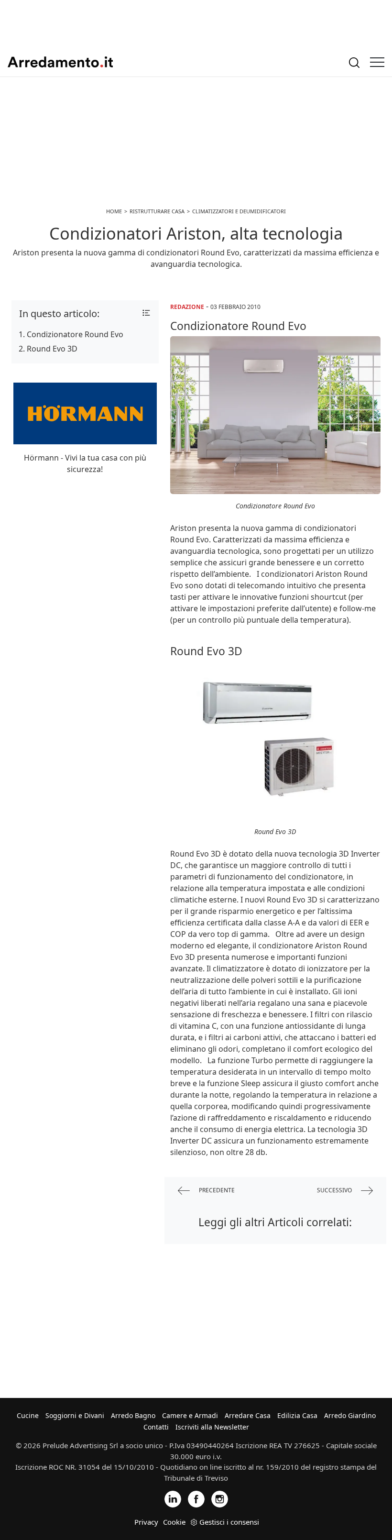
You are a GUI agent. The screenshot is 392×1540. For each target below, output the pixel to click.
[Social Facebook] (196, 1498)
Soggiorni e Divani (74, 1415)
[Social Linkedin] (172, 1498)
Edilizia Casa (297, 1415)
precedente (216, 1190)
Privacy (146, 1522)
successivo (335, 1190)
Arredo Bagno (133, 1415)
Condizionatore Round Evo (75, 334)
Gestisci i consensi (229, 1522)
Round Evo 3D (52, 348)
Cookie (174, 1522)
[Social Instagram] (219, 1498)
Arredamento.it (60, 62)
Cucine (28, 1415)
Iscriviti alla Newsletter (212, 1426)
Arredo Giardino (350, 1415)
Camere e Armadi (190, 1415)
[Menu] (377, 62)
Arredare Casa (248, 1415)
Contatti (156, 1426)
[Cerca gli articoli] (354, 62)
